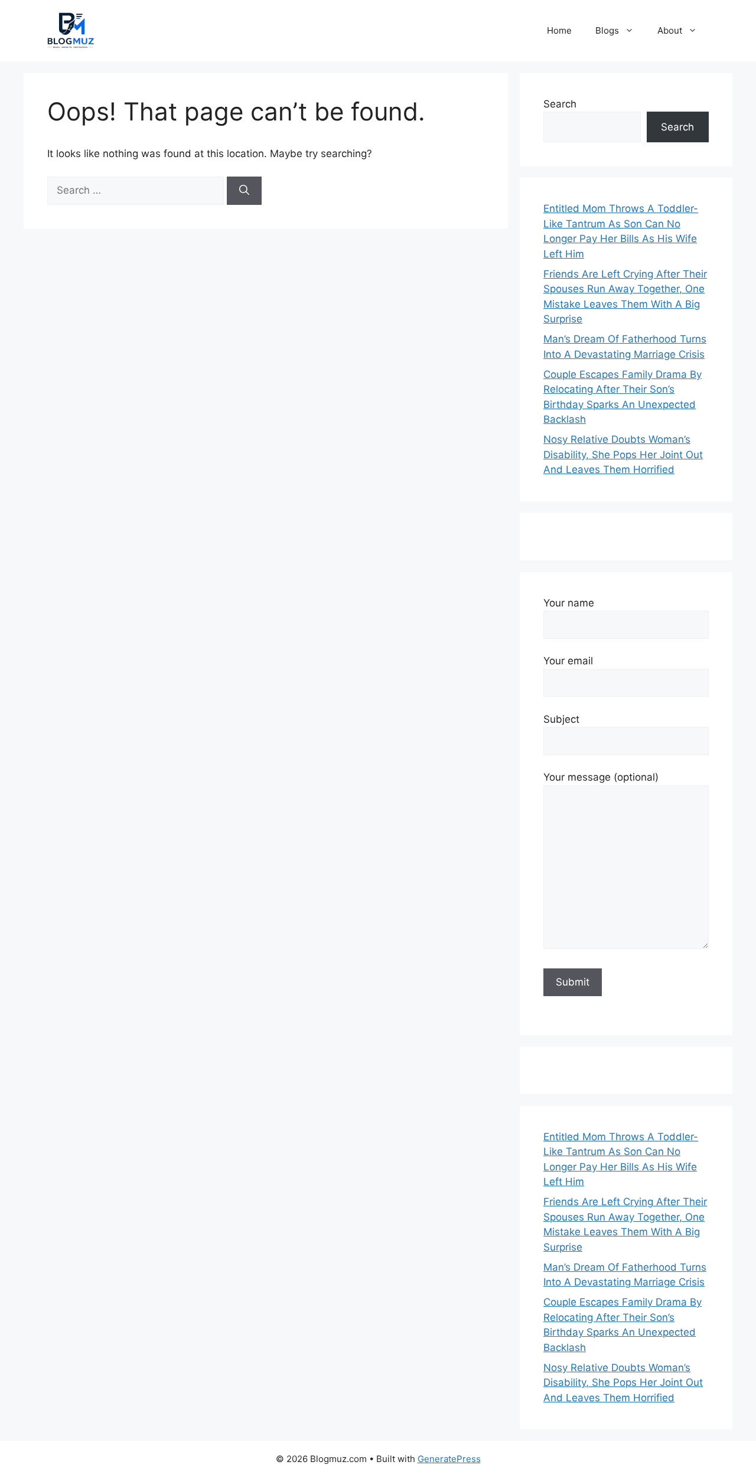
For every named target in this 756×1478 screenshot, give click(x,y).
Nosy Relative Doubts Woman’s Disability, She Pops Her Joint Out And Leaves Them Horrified (623, 454)
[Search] (244, 191)
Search (559, 104)
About (669, 30)
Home (559, 30)
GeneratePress (449, 1458)
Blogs (607, 30)
